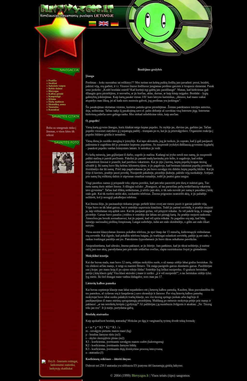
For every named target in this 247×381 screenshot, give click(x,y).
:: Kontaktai (52, 109)
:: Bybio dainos (54, 88)
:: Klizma (51, 99)
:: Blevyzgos (52, 91)
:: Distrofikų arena (56, 104)
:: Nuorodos (52, 107)
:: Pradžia (51, 80)
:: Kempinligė (53, 96)
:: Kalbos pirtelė (54, 93)
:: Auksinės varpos (56, 85)
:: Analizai (51, 83)
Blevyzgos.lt (140, 375)
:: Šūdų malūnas (55, 101)
